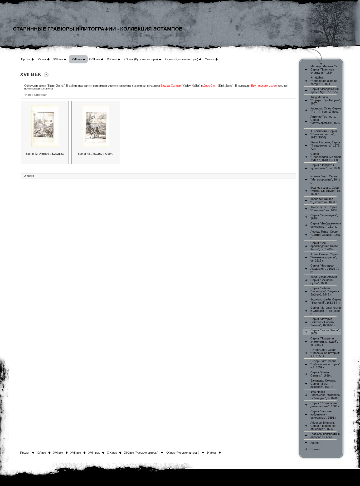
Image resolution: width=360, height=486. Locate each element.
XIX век (112, 59)
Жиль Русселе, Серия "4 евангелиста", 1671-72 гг (325, 145)
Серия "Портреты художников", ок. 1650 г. (325, 168)
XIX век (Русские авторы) (141, 59)
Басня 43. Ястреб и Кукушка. (45, 153)
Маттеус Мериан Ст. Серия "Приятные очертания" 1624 (324, 69)
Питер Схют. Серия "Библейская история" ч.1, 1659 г (325, 353)
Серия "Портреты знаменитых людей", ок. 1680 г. (324, 341)
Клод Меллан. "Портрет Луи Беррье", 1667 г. (325, 100)
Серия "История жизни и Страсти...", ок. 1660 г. (325, 310)
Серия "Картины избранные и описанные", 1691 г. (323, 414)
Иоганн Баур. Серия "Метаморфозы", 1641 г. (325, 179)
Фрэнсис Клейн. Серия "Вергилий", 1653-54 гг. (325, 301)
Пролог (26, 59)
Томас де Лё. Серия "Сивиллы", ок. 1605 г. (324, 209)
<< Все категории (35, 94)
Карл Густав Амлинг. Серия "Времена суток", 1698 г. (324, 280)
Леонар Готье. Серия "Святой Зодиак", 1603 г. (325, 234)
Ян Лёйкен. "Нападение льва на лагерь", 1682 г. (323, 81)
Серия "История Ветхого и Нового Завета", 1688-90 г (322, 322)
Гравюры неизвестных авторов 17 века (325, 435)
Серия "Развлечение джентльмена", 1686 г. (325, 405)
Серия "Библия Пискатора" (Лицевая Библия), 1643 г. (324, 291)
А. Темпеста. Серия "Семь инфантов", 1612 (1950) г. (323, 134)
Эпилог (210, 59)
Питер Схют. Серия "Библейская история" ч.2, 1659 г (325, 364)
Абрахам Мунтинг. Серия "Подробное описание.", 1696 (322, 425)
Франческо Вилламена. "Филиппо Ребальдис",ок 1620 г (325, 395)
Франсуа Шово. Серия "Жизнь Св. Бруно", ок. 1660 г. (325, 191)
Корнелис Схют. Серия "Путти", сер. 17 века (325, 110)
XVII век (76, 59)
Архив (314, 442)
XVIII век (94, 59)
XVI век (58, 59)
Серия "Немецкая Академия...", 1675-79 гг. (324, 268)
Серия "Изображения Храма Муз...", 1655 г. (324, 90)
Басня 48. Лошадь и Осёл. (95, 153)
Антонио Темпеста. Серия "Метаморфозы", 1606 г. (325, 121)
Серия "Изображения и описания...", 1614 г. (325, 225)
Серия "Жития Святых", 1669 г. (321, 374)
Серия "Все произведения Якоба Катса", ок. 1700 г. (324, 246)
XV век (41, 59)
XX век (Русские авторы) (181, 59)
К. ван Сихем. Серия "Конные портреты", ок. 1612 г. (324, 257)
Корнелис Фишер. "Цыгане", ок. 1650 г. (323, 200)
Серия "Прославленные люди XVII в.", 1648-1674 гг (325, 157)
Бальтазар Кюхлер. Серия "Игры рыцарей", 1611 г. (323, 383)
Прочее (315, 449)
